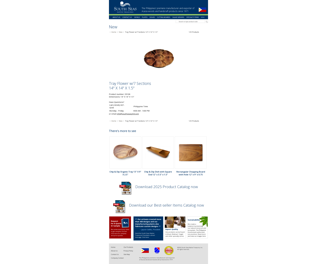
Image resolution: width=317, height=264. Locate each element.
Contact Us (127, 17)
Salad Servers (178, 17)
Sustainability (194, 220)
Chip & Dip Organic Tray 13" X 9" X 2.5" (125, 173)
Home (113, 247)
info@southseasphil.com (128, 114)
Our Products (128, 247)
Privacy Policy (128, 251)
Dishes (152, 17)
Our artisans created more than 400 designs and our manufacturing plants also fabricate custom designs (148, 222)
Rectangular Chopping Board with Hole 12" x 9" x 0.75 (190, 173)
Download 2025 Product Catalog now (166, 186)
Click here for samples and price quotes (118, 234)
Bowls (137, 17)
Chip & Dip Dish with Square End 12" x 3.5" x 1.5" (158, 173)
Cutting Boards (163, 17)
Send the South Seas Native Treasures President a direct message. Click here (145, 235)
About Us (116, 17)
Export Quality (171, 229)
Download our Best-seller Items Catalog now (166, 205)
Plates (144, 17)
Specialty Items (192, 17)
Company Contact (117, 258)
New (202, 17)
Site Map (127, 254)
